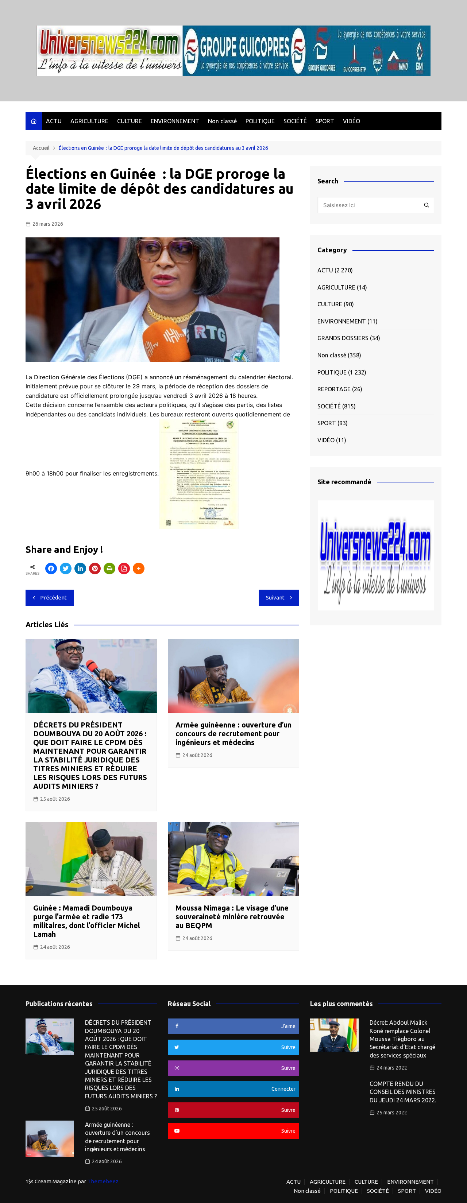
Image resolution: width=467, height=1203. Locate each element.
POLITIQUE (260, 121)
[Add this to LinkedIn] (80, 568)
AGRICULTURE (89, 121)
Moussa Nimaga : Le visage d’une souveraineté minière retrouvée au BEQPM (232, 917)
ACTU (54, 121)
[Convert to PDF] (124, 568)
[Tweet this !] (66, 568)
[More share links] (138, 568)
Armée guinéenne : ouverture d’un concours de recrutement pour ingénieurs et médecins (233, 733)
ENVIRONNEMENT (175, 121)
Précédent (53, 597)
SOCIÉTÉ (295, 121)
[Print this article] (109, 568)
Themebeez (103, 1181)
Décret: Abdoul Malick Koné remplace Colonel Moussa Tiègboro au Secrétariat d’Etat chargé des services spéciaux (402, 1039)
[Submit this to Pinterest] (95, 568)
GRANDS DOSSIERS (342, 338)
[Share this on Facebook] (51, 568)
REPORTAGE (334, 389)
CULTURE (129, 121)
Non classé (222, 121)
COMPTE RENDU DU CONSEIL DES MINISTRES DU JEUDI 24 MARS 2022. (403, 1091)
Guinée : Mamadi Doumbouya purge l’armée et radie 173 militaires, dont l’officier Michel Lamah (86, 921)
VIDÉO (351, 121)
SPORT (325, 121)
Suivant (275, 597)
